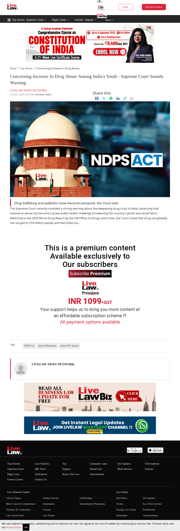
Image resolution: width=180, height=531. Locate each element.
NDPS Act (29, 345)
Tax (64, 463)
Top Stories (18, 19)
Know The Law (70, 474)
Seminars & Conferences (18, 509)
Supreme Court (34, 19)
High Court (13, 474)
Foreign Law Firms (126, 509)
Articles (79, 19)
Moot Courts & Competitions (20, 504)
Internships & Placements (92, 504)
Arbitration (41, 474)
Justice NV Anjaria (69, 345)
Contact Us (41, 479)
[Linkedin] (118, 98)
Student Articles (51, 498)
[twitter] (103, 98)
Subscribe (90, 273)
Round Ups (96, 469)
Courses (47, 509)
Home (13, 68)
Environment (152, 463)
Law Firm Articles (152, 504)
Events (119, 504)
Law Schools (42, 463)
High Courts (59, 19)
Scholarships (86, 498)
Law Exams (49, 515)
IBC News (40, 469)
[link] (125, 98)
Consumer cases (98, 463)
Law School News (15, 515)
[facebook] (96, 98)
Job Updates (124, 463)
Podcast (149, 469)
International (97, 474)
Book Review (125, 469)
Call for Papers (13, 498)
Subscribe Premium (153, 7)
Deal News (121, 498)
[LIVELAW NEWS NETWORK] (21, 369)
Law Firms (122, 492)
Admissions (48, 504)
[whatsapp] (110, 98)
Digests (89, 19)
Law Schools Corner (18, 492)
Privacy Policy (14, 527)
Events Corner (15, 479)
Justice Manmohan (47, 345)
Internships (121, 515)
